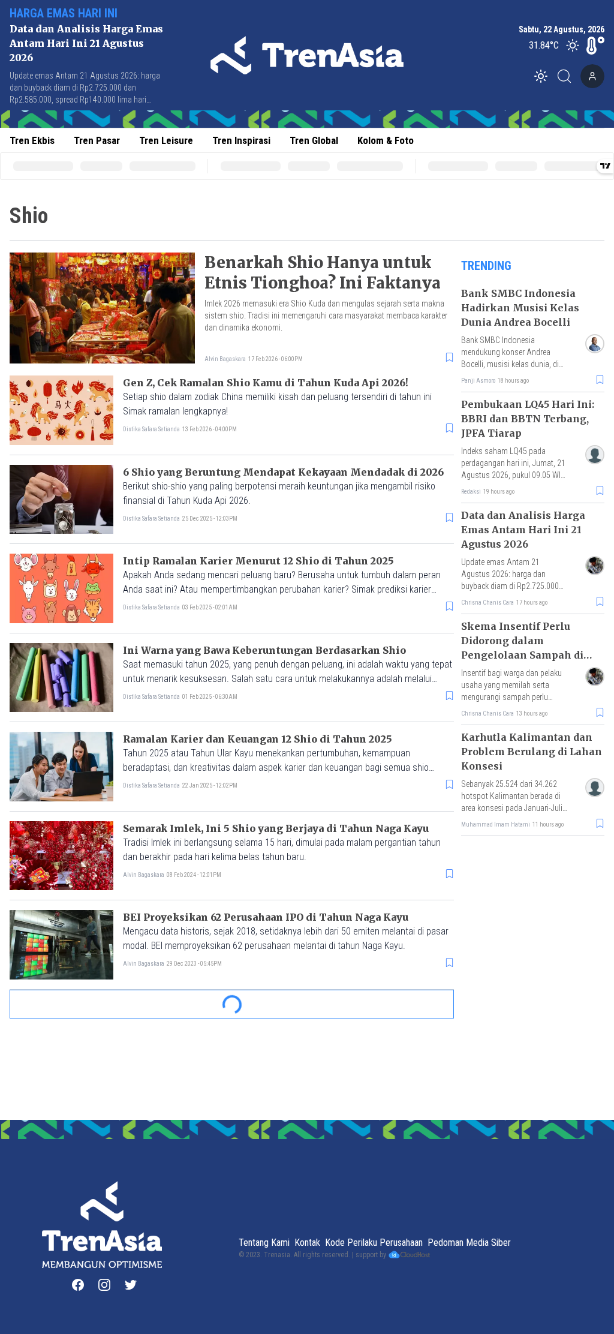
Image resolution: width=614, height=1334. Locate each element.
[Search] (567, 76)
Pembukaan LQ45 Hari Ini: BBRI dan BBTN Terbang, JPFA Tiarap (527, 418)
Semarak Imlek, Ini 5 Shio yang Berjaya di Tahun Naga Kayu (276, 828)
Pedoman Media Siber (469, 1242)
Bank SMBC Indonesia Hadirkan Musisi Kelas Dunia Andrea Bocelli (520, 307)
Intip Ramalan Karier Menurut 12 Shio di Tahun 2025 (258, 561)
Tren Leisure (166, 140)
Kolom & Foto (385, 140)
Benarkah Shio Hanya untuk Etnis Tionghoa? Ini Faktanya (322, 273)
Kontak (307, 1242)
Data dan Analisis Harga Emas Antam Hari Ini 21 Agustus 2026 (86, 43)
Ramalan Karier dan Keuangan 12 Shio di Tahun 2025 (257, 739)
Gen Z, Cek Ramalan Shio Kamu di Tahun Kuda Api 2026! (265, 383)
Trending (486, 266)
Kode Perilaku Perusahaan (374, 1242)
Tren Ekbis (32, 140)
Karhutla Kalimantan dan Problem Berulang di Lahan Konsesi (531, 751)
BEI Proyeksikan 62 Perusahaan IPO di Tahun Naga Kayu (265, 917)
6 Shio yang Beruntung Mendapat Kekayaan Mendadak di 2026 (283, 472)
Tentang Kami (264, 1242)
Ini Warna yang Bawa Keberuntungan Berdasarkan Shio (264, 650)
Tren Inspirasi (241, 140)
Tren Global (314, 140)
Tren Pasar (97, 140)
